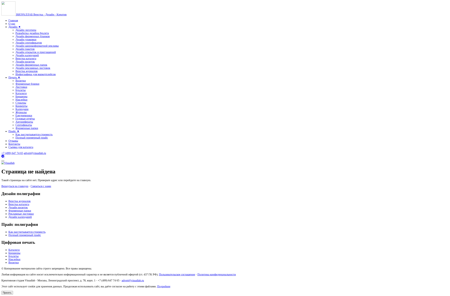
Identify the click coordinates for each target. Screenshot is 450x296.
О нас (11, 23)
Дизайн (14, 26)
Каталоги (21, 93)
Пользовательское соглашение (177, 274)
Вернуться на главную (14, 186)
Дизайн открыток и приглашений (35, 52)
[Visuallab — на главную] (8, 162)
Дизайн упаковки (25, 39)
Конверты (21, 105)
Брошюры (21, 96)
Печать (14, 77)
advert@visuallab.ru (35, 153)
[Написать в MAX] (6, 156)
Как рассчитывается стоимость (34, 134)
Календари (21, 109)
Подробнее (163, 286)
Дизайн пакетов (25, 48)
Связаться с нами (41, 186)
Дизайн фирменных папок (31, 64)
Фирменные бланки (27, 83)
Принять (7, 292)
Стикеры (20, 102)
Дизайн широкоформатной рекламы (37, 45)
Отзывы (13, 140)
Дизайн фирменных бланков (32, 36)
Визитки (20, 80)
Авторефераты (24, 121)
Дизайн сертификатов (28, 42)
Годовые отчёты (25, 118)
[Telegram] (3, 156)
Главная (13, 20)
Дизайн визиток (25, 61)
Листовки (21, 86)
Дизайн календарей (27, 55)
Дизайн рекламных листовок (32, 67)
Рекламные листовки (21, 213)
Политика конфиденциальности (216, 274)
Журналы (21, 112)
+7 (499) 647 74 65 (12, 153)
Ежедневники (23, 115)
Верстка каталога (25, 58)
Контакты (14, 143)
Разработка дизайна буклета (32, 33)
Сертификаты (23, 124)
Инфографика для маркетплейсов (35, 74)
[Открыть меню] (2, 160)
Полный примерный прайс (31, 137)
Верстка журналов (26, 71)
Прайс (14, 131)
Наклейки (21, 99)
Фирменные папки (26, 128)
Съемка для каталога (20, 147)
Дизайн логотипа (25, 29)
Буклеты (20, 90)
